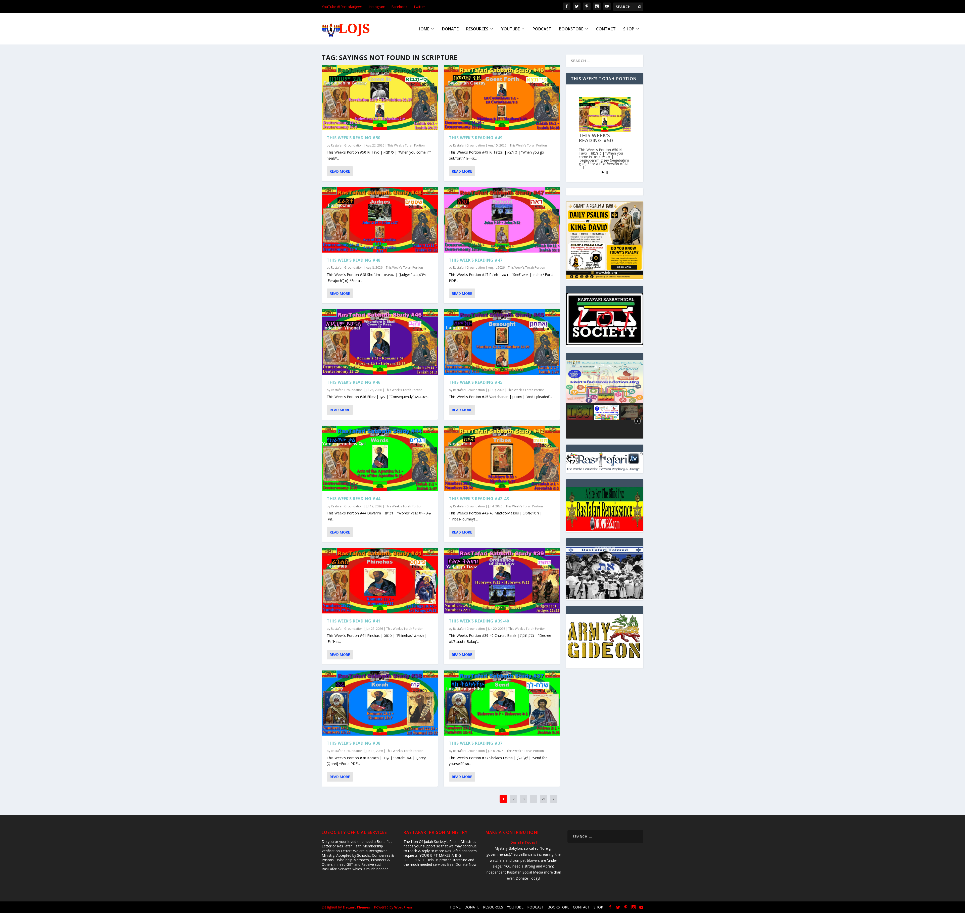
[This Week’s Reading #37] (502, 703)
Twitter (419, 6)
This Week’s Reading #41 (353, 621)
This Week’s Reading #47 (476, 260)
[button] (604, 381)
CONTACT (606, 29)
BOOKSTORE (571, 29)
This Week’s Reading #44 (353, 498)
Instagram (377, 6)
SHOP (628, 29)
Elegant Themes (356, 907)
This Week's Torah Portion (406, 145)
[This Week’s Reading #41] (380, 580)
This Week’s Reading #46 (353, 382)
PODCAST (542, 29)
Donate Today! (523, 842)
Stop (607, 172)
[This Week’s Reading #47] (502, 220)
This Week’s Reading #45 (476, 382)
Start (603, 172)
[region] (604, 399)
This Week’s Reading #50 (353, 137)
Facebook (399, 6)
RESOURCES (477, 29)
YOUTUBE (510, 29)
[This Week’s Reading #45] (502, 342)
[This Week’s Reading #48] (380, 220)
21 (544, 798)
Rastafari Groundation (347, 145)
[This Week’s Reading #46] (380, 342)
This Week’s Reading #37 (476, 743)
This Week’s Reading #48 (353, 260)
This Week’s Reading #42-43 (479, 498)
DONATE (450, 29)
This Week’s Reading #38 (353, 743)
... (534, 798)
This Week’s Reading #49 (476, 137)
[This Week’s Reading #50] (380, 97)
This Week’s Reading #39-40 (479, 621)
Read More (340, 171)
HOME (423, 29)
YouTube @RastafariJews (342, 6)
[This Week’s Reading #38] (380, 703)
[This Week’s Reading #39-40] (502, 580)
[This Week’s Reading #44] (380, 458)
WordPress (403, 907)
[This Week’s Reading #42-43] (502, 458)
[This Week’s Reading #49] (502, 97)
